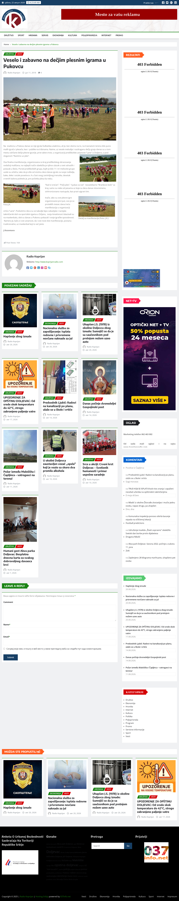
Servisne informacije (135, 729)
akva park (53, 844)
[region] (156, 852)
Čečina (65, 879)
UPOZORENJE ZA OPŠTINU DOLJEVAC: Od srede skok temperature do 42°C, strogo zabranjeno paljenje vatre (19, 404)
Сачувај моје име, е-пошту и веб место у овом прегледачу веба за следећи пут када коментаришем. (54, 648)
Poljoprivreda (89, 35)
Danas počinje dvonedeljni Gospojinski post (99, 405)
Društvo (9, 35)
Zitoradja (60, 879)
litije (70, 861)
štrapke (75, 879)
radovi (73, 872)
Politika (129, 716)
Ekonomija (58, 35)
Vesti (128, 736)
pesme (61, 869)
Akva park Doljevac (65, 844)
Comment (8, 602)
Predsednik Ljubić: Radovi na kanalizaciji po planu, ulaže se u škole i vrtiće (59, 406)
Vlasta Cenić (72, 876)
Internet (106, 35)
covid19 (60, 847)
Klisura (76, 856)
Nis (52, 865)
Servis (45, 35)
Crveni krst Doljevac (70, 847)
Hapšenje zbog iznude (17, 336)
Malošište (78, 860)
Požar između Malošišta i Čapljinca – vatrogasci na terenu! (19, 475)
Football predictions (135, 523)
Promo (119, 35)
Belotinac (81, 844)
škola (70, 879)
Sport (21, 35)
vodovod (80, 876)
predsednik (50, 873)
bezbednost (51, 847)
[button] (156, 852)
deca (79, 847)
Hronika (33, 35)
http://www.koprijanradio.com (49, 261)
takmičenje (62, 876)
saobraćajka (51, 876)
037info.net (65, 896)
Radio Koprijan (14, 72)
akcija (48, 844)
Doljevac (53, 851)
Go (128, 846)
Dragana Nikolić (133, 536)
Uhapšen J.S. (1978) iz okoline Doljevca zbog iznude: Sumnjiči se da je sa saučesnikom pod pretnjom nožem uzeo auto (98, 333)
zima (54, 879)
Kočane (65, 860)
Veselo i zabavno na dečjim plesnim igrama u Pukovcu (35, 44)
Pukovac (66, 873)
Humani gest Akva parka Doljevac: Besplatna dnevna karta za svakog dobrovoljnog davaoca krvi (19, 557)
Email (6, 636)
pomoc (84, 869)
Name (6, 624)
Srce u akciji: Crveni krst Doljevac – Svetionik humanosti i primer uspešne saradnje (98, 469)
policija (66, 869)
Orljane (81, 866)
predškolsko (58, 873)
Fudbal (67, 852)
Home (6, 44)
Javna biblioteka (76, 852)
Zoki (128, 550)
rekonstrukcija (81, 873)
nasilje (48, 866)
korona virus (57, 861)
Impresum (172, 896)
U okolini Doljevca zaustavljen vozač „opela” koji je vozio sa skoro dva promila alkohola (59, 466)
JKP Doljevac (68, 856)
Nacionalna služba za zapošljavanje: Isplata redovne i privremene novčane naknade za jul (57, 333)
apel (75, 844)
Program (130, 723)
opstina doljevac (66, 865)
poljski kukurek (75, 869)
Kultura (72, 35)
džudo (63, 852)
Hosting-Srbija (41, 896)
